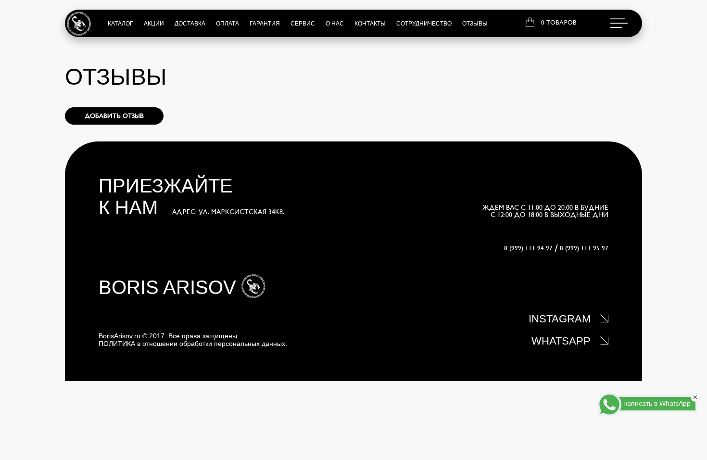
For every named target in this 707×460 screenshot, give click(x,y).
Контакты (370, 23)
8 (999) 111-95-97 (584, 248)
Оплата (227, 23)
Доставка (190, 23)
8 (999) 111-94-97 (528, 248)
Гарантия (265, 23)
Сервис (302, 23)
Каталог (120, 23)
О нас (335, 23)
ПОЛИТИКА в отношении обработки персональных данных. (193, 343)
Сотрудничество (424, 23)
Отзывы (475, 23)
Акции (154, 23)
